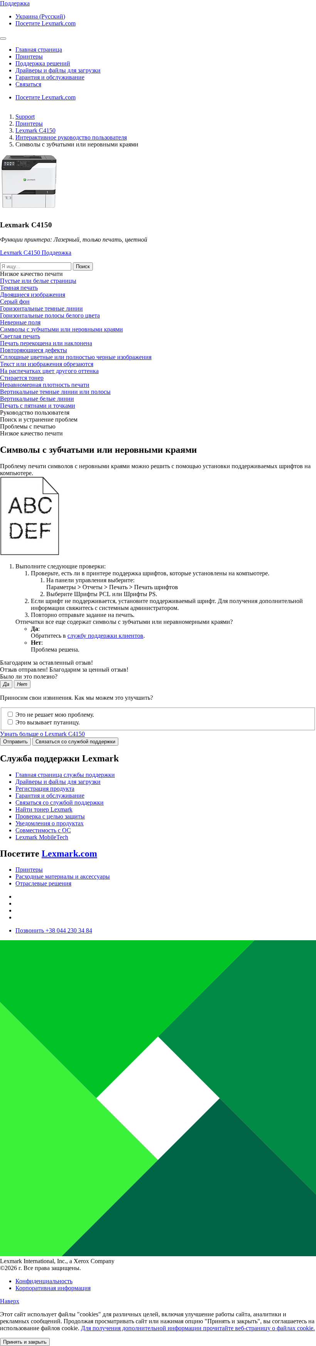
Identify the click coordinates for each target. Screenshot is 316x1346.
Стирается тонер (22, 378)
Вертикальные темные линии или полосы (55, 391)
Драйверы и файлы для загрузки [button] (58, 70)
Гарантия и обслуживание (49, 795)
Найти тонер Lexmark (43, 809)
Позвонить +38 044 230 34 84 (53, 930)
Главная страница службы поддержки (65, 774)
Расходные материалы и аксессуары (62, 876)
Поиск (83, 266)
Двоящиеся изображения (32, 294)
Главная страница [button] (38, 49)
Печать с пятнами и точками (37, 405)
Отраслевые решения (43, 883)
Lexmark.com (69, 854)
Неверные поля (20, 322)
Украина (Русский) (40, 16)
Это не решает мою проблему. (54, 714)
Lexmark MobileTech (41, 837)
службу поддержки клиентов (105, 635)
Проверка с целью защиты (50, 816)
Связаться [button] (28, 84)
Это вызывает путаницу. (47, 722)
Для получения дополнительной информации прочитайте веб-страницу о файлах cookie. (198, 1328)
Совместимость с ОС (43, 830)
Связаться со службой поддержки (75, 741)
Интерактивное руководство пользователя (71, 137)
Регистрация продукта (44, 788)
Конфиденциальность (43, 1281)
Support (25, 116)
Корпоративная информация (53, 1288)
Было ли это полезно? (28, 676)
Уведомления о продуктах (49, 823)
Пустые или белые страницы (38, 280)
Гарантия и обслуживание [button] (49, 77)
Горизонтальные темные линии (41, 308)
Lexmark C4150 (35, 130)
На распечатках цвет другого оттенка (49, 371)
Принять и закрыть (25, 1342)
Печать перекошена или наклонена (46, 343)
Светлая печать (20, 336)
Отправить (15, 741)
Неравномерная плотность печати (44, 384)
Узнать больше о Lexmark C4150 (42, 734)
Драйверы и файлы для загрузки (58, 781)
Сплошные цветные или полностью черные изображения (75, 357)
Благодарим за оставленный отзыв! (46, 662)
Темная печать (19, 287)
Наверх (9, 1301)
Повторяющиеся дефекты (33, 350)
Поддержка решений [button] (42, 63)
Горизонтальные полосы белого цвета (50, 315)
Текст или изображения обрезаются (46, 364)
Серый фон (15, 301)
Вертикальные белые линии (37, 398)
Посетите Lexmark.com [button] (45, 23)
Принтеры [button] (29, 56)
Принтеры (29, 123)
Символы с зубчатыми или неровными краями (61, 329)
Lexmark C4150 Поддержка (35, 252)
